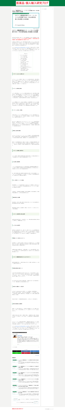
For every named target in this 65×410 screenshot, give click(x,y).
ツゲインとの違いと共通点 (24, 57)
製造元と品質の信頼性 (23, 58)
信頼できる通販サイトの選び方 (25, 69)
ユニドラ (27, 47)
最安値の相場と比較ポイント (24, 68)
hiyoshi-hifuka (19, 335)
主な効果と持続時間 (23, 60)
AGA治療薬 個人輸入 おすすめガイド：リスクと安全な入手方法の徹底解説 (20, 332)
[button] (34, 353)
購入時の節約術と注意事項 (24, 70)
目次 (24, 53)
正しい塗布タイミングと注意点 (25, 61)
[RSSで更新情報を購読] (18, 344)
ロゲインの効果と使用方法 (23, 59)
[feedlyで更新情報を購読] (17, 344)
